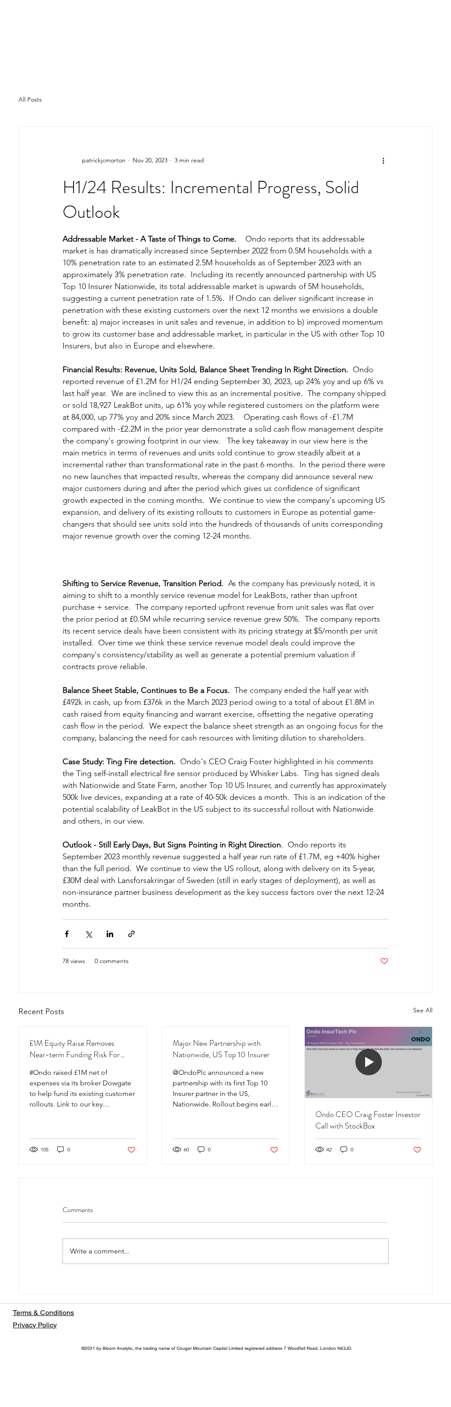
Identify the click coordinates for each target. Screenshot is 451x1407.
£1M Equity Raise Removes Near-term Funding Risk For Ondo (75, 1048)
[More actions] (383, 160)
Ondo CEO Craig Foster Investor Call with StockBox (368, 1120)
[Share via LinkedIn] (110, 934)
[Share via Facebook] (67, 934)
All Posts (30, 99)
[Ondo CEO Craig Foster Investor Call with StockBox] (368, 1062)
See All (423, 1010)
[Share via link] (131, 934)
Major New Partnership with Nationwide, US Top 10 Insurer (221, 1048)
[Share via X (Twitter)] (88, 934)
